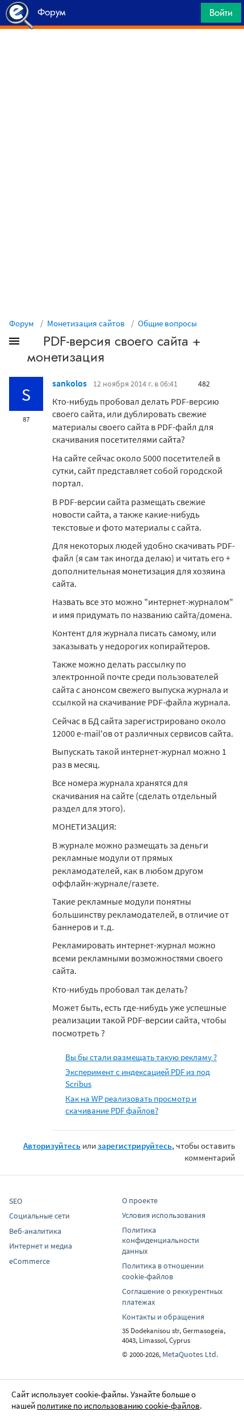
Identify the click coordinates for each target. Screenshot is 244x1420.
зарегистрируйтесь (135, 1145)
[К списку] (32, 343)
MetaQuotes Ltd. (190, 1354)
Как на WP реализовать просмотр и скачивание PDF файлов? (130, 1104)
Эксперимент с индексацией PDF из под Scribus (137, 1077)
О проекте (140, 1200)
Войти (221, 12)
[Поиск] (188, 15)
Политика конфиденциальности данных (160, 1241)
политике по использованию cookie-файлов (118, 1405)
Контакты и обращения (163, 1317)
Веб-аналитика (35, 1231)
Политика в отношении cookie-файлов (163, 1271)
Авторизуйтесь (52, 1145)
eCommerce (29, 1261)
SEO (15, 1201)
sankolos (69, 383)
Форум (21, 323)
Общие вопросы (167, 323)
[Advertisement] (122, 57)
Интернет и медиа (40, 1246)
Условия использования (163, 1215)
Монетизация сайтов (86, 323)
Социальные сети (39, 1216)
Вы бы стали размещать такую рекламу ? (141, 1057)
